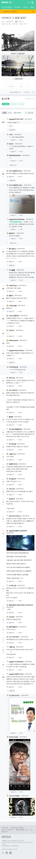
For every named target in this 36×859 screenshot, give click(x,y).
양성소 (25, 7)
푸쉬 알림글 (5, 104)
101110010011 (14, 637)
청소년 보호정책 (7, 829)
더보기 (11, 126)
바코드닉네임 (13, 737)
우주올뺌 (12, 270)
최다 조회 (13, 104)
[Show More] (11, 2)
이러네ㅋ (12, 330)
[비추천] (3, 124)
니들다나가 (12, 454)
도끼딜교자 (12, 479)
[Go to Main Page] (5, 2)
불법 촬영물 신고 (22, 829)
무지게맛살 (12, 444)
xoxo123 (12, 489)
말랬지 (11, 295)
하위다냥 (12, 378)
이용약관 (5, 828)
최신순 (10, 113)
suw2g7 (12, 617)
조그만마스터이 (14, 695)
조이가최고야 (13, 390)
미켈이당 (12, 647)
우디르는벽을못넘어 (15, 429)
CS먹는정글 (13, 306)
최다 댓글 (21, 104)
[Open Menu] (32, 2)
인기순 (4, 113)
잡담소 (32, 7)
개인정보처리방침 (16, 828)
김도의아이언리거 (15, 516)
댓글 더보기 (13, 165)
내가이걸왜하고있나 (15, 171)
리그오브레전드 (7, 7)
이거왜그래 (12, 585)
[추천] (3, 119)
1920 (11, 134)
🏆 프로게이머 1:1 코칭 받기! (9, 11)
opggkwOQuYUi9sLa (16, 350)
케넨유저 (12, 499)
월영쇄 (11, 417)
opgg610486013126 (16, 674)
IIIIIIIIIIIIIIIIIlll (15, 155)
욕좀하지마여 (13, 464)
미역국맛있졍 (13, 367)
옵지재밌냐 (12, 249)
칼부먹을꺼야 (13, 627)
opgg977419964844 (16, 662)
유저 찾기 (17, 7)
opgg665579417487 (16, 119)
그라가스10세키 (14, 796)
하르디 (11, 144)
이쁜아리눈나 (13, 285)
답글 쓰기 (13, 140)
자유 (3, 21)
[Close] (33, 11)
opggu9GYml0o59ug (16, 219)
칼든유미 (12, 233)
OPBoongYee (13, 340)
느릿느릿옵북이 (14, 316)
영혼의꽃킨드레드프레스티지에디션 (21, 605)
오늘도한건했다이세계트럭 (18, 531)
